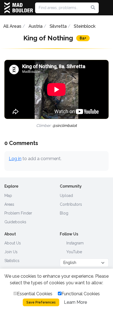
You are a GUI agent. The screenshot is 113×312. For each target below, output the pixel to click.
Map (8, 195)
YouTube (73, 252)
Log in (15, 158)
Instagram (74, 243)
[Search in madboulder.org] (93, 7)
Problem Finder (18, 213)
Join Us (11, 252)
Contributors (71, 204)
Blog (64, 213)
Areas (9, 204)
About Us (12, 243)
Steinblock (84, 26)
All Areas (12, 26)
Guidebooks (15, 222)
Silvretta (58, 26)
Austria (36, 26)
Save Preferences (41, 302)
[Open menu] (106, 7)
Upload (66, 195)
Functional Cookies (80, 293)
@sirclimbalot (64, 125)
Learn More (75, 302)
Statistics (11, 260)
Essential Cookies (34, 293)
